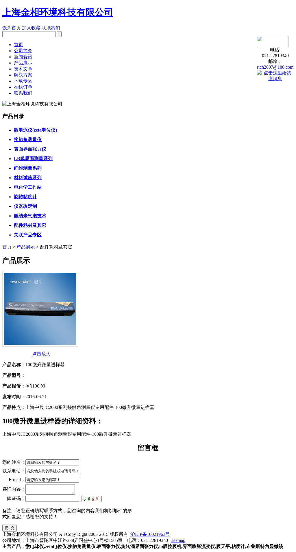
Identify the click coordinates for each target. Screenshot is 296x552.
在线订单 (23, 87)
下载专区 (23, 80)
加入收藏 (31, 27)
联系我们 (51, 27)
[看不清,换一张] (91, 498)
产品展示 (23, 62)
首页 (18, 44)
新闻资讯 (23, 56)
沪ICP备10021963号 (150, 534)
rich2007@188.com (275, 67)
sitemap (178, 540)
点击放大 (41, 353)
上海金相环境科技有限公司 (57, 12)
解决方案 (23, 74)
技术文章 (23, 68)
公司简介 (23, 50)
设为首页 (11, 27)
